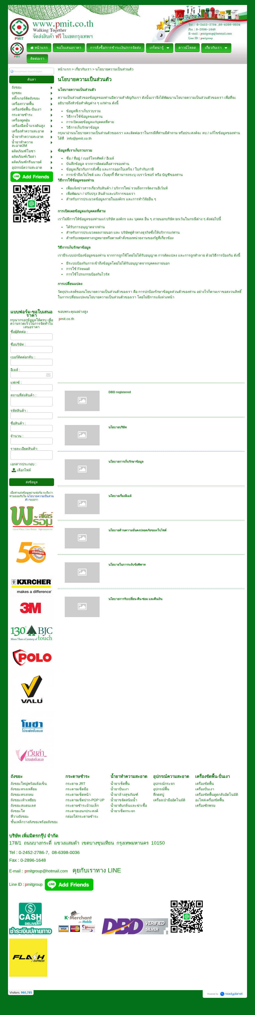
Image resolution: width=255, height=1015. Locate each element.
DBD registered (120, 392)
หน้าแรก (64, 69)
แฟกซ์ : (16, 382)
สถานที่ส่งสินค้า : (23, 395)
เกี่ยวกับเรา (83, 69)
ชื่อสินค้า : (18, 423)
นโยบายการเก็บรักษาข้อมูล (126, 461)
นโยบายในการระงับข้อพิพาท (127, 564)
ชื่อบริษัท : (18, 344)
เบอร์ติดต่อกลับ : (22, 357)
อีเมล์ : (15, 370)
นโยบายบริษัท (118, 427)
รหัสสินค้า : (19, 411)
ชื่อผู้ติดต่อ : (19, 332)
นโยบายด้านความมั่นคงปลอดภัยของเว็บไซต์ (138, 530)
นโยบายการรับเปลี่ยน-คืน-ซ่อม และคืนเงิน (135, 599)
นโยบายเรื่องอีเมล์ (120, 496)
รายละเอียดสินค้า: (24, 449)
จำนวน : (16, 436)
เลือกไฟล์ (23, 470)
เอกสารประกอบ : (23, 464)
